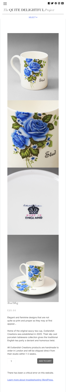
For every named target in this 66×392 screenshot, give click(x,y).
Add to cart (45, 361)
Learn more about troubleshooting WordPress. (30, 379)
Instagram (59, 3)
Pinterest (55, 3)
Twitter (52, 3)
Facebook (49, 3)
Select (32, 17)
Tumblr (62, 3)
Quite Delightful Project (33, 10)
